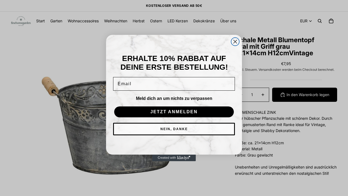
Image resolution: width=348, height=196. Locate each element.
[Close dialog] (235, 42)
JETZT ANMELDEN (174, 111)
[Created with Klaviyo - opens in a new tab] (174, 158)
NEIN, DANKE (174, 129)
